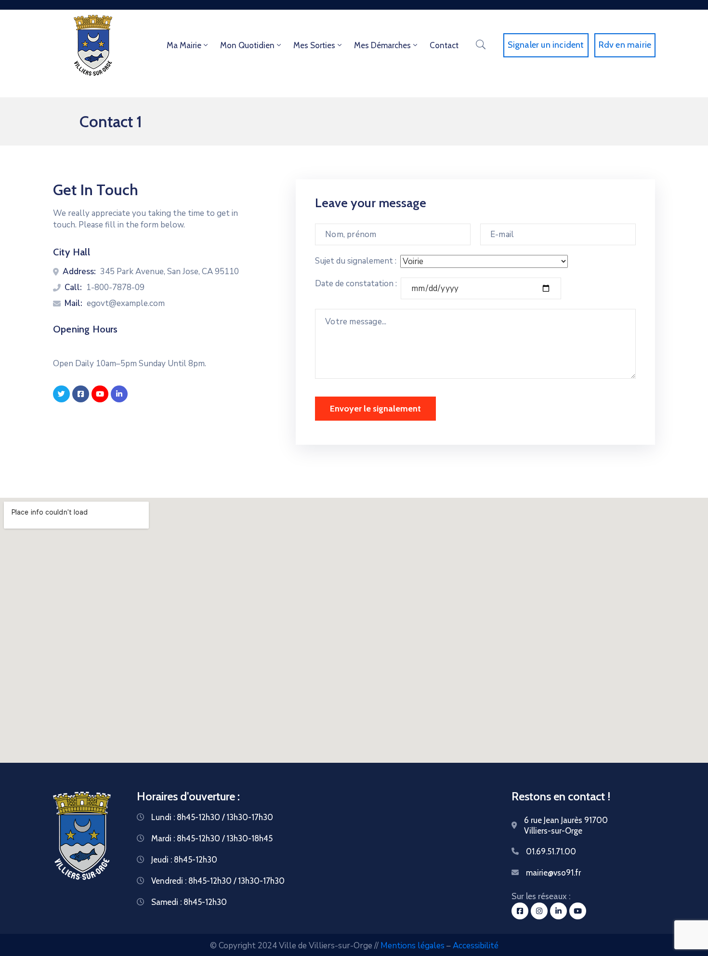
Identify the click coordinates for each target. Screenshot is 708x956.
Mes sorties (314, 45)
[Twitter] (61, 393)
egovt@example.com (126, 303)
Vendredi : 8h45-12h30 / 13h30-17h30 (218, 881)
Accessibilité (475, 945)
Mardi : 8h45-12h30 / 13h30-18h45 (212, 838)
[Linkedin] (119, 393)
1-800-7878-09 (115, 287)
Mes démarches (382, 45)
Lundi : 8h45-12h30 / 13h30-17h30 (212, 817)
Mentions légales (412, 945)
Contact (444, 45)
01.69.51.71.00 (551, 851)
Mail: (73, 303)
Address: (79, 271)
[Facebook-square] (80, 393)
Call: (73, 287)
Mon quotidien (247, 45)
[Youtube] (100, 393)
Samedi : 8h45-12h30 (189, 902)
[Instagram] (539, 911)
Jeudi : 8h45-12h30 (184, 859)
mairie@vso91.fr (553, 872)
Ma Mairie (184, 45)
